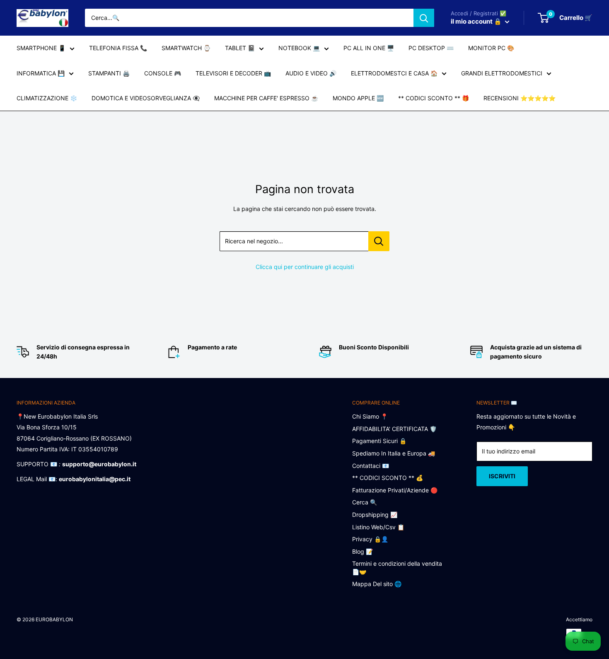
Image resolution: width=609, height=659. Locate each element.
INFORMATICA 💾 (41, 73)
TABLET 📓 (240, 47)
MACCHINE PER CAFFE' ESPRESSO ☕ (266, 98)
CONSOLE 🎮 (162, 73)
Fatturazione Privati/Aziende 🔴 (394, 490)
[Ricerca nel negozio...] (378, 241)
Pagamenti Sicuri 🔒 (379, 440)
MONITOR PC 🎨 (491, 47)
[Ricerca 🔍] (423, 18)
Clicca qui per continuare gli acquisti (305, 266)
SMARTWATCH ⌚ (186, 47)
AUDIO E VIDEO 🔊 (310, 73)
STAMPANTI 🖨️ (109, 73)
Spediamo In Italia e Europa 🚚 (393, 453)
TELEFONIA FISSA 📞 (118, 47)
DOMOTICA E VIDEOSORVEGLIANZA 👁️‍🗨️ (146, 98)
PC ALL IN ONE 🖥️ (368, 47)
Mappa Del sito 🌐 (376, 583)
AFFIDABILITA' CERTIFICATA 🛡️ (394, 428)
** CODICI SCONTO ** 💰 (387, 477)
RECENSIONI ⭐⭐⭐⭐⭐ (519, 98)
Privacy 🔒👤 (370, 539)
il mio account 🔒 (477, 21)
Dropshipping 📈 (374, 514)
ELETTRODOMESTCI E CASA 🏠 (394, 73)
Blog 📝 (362, 551)
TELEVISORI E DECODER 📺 (233, 73)
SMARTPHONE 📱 (41, 47)
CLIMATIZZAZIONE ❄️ (47, 98)
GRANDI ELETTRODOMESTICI (501, 73)
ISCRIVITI (502, 476)
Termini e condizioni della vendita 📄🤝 (397, 567)
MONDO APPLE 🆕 (358, 98)
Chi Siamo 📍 (370, 416)
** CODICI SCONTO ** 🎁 (433, 98)
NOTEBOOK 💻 (299, 47)
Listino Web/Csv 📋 (378, 527)
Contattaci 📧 (370, 465)
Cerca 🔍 (364, 502)
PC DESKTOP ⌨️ (431, 47)
